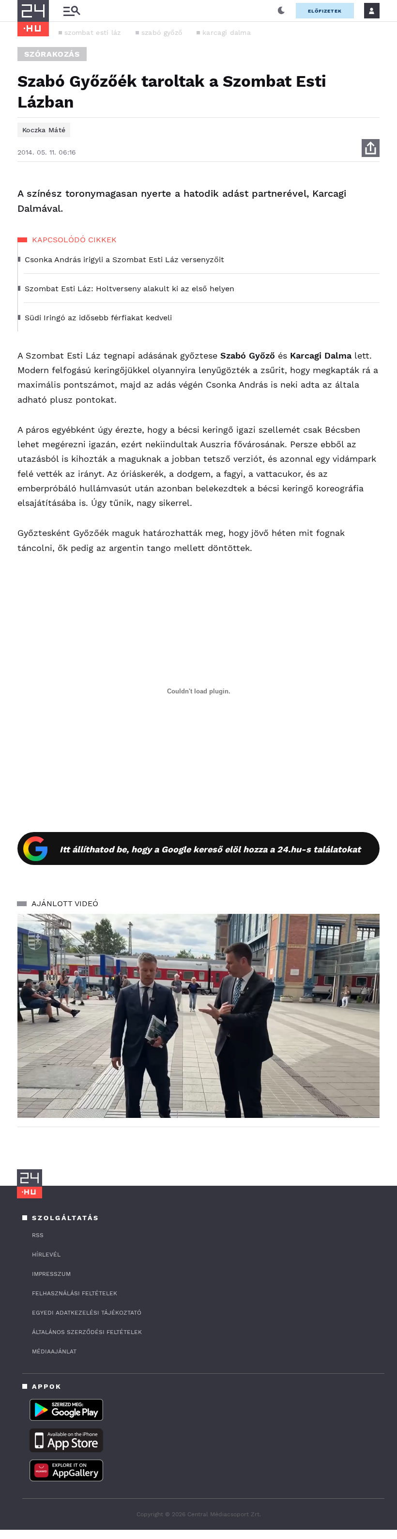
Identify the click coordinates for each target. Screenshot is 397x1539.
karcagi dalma (226, 32)
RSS (38, 1235)
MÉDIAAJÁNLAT (54, 1351)
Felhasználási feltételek (74, 1293)
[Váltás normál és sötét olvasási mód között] (281, 10)
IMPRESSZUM (51, 1274)
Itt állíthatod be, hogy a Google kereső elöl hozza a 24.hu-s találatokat (210, 849)
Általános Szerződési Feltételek (87, 1332)
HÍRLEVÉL (46, 1254)
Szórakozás (52, 54)
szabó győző (161, 32)
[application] (198, 1016)
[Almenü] (72, 11)
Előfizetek (325, 11)
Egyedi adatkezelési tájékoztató (86, 1312)
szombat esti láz (92, 32)
